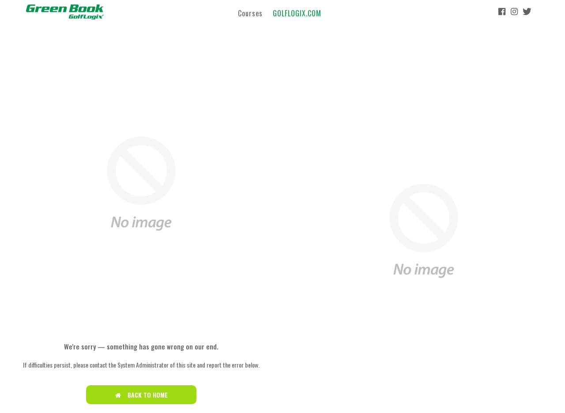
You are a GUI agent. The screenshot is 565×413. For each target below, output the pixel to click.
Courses (250, 13)
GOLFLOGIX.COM (297, 13)
